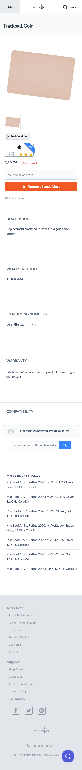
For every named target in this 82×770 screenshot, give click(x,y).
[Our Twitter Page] (29, 710)
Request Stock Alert (44, 186)
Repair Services (18, 630)
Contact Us (15, 676)
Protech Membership (22, 615)
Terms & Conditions (21, 684)
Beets (15, 644)
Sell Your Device (19, 637)
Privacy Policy (17, 691)
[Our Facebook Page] (16, 710)
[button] (70, 6)
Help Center (16, 669)
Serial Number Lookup (22, 622)
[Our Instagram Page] (42, 710)
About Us (14, 652)
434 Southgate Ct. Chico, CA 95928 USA (43, 754)
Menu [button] (12, 7)
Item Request (17, 698)
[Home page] (39, 6)
